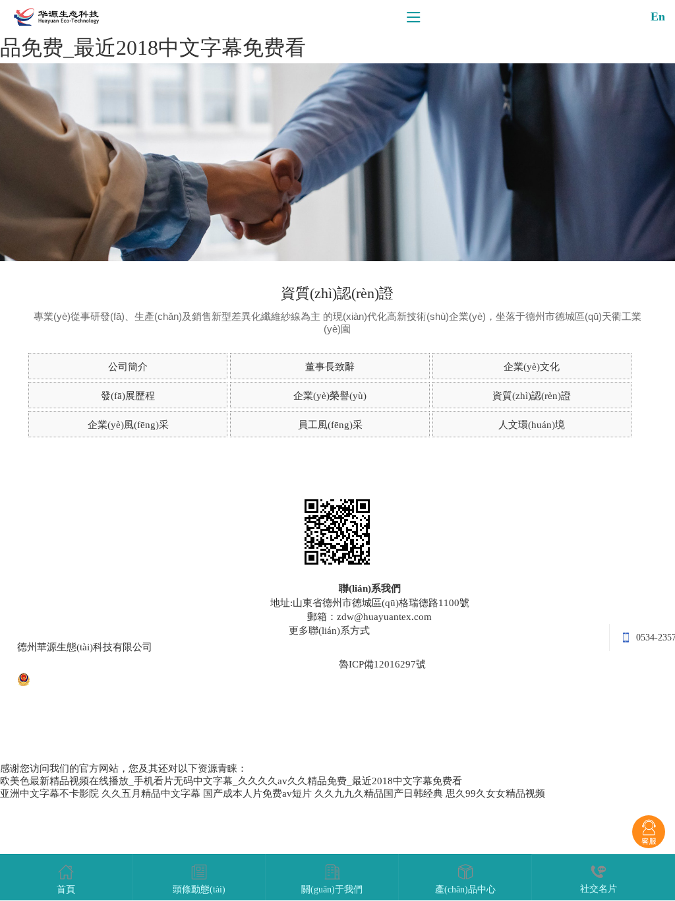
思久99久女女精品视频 (495, 793)
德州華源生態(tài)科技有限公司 (84, 647)
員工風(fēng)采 (330, 424)
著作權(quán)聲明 (297, 663)
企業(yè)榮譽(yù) (330, 395)
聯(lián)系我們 (370, 588)
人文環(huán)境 (531, 424)
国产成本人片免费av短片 (257, 793)
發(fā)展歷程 (128, 395)
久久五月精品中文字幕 (151, 793)
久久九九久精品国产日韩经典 (378, 793)
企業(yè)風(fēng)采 (128, 424)
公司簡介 (128, 366)
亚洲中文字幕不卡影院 (49, 793)
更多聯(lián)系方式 (329, 630)
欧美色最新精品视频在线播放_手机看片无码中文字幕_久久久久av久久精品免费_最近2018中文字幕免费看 (231, 781)
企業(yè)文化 (532, 366)
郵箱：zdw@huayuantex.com (369, 616)
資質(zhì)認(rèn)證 (531, 395)
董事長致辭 (330, 366)
